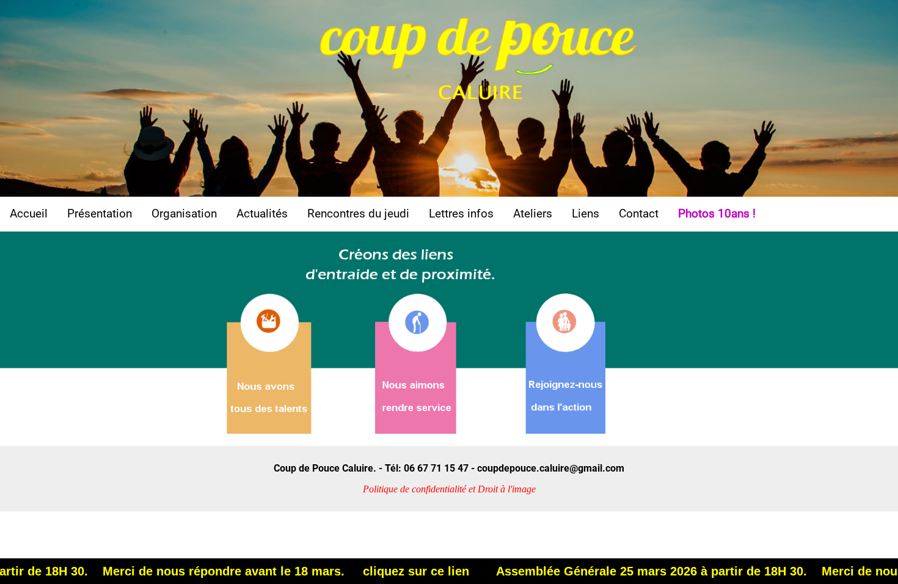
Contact (639, 213)
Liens (585, 213)
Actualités (262, 213)
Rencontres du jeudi (358, 213)
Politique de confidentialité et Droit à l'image (449, 489)
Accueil (29, 213)
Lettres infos (461, 213)
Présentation (99, 213)
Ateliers (532, 213)
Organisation (184, 213)
